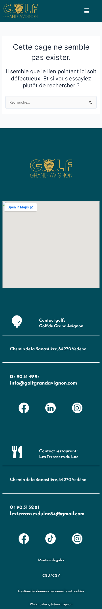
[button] (87, 11)
